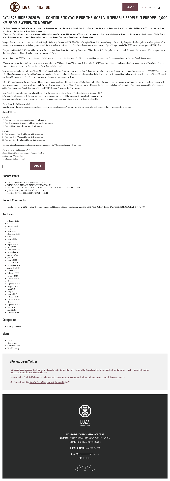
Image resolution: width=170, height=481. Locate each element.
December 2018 (13, 299)
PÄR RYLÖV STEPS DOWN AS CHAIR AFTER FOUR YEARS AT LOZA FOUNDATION (44, 187)
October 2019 (13, 281)
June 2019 (11, 289)
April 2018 (11, 310)
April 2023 (11, 247)
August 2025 (12, 226)
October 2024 (13, 236)
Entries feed (12, 343)
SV (150, 7)
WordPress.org (13, 348)
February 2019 (13, 296)
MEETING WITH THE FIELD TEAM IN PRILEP (27, 193)
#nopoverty (116, 377)
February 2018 (13, 312)
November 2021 (13, 262)
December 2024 (13, 234)
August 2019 (12, 286)
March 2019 (12, 294)
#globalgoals (66, 377)
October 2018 (13, 302)
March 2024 (12, 239)
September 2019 (13, 283)
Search (37, 166)
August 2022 (12, 255)
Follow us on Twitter (24, 361)
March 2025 (12, 231)
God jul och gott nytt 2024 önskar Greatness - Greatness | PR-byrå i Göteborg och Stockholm (44, 207)
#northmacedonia (105, 377)
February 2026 (13, 221)
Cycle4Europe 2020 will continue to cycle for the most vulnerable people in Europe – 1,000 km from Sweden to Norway (85, 20)
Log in (9, 340)
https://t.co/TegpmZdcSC (37, 382)
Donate (130, 7)
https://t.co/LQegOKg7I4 (53, 377)
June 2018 (11, 307)
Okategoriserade (14, 326)
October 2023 (13, 241)
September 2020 (13, 268)
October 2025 (13, 223)
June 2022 (11, 257)
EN (155, 7)
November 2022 (13, 252)
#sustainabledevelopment (80, 377)
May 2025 (11, 228)
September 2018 (13, 304)
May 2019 (11, 291)
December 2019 (13, 278)
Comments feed (13, 345)
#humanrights (94, 377)
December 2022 (13, 249)
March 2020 (12, 270)
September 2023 (13, 244)
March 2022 (12, 260)
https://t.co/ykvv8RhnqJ (18, 372)
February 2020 (13, 273)
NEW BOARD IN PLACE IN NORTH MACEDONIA (29, 185)
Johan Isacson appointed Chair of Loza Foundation (27, 190)
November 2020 (13, 265)
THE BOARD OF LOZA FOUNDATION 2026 (26, 182)
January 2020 (12, 276)
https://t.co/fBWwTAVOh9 (34, 372)
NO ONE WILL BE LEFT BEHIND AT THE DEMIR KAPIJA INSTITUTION (114, 207)
